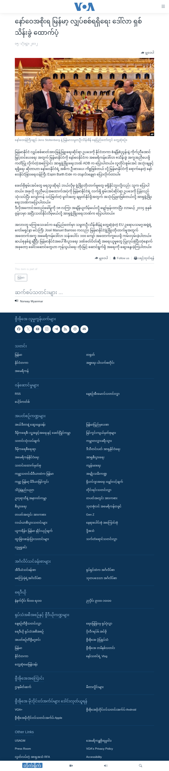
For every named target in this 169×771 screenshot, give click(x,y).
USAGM (20, 740)
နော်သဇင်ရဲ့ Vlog (96, 656)
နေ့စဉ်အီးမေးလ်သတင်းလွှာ (103, 393)
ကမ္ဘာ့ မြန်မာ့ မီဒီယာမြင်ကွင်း (32, 481)
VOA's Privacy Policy (99, 748)
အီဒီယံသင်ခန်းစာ (25, 569)
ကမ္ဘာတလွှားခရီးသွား (99, 440)
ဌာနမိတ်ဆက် (23, 687)
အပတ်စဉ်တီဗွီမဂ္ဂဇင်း (28, 639)
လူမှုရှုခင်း (21, 547)
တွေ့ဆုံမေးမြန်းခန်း (26, 664)
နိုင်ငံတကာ (21, 363)
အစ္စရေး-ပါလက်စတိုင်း (100, 363)
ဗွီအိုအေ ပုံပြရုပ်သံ (97, 639)
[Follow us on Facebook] (19, 329)
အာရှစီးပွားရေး (95, 457)
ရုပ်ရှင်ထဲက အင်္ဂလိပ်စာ (100, 569)
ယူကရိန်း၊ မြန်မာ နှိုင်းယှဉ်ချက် (34, 530)
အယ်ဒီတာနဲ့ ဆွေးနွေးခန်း (30, 424)
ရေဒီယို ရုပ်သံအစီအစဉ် (29, 631)
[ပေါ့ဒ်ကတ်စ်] (75, 329)
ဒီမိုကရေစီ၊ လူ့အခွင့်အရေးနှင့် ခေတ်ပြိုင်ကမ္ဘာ (42, 432)
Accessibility (94, 756)
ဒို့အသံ (90, 530)
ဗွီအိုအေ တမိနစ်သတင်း (100, 648)
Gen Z (90, 514)
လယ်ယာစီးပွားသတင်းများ (31, 522)
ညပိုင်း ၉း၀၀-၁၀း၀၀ (98, 600)
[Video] (71, 766)
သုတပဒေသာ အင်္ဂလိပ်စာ (101, 578)
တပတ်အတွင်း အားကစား (30, 514)
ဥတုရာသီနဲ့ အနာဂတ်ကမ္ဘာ (31, 498)
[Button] (147, 53)
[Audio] (106, 766)
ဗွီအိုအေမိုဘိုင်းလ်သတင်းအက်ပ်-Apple (38, 717)
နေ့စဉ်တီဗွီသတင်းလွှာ (28, 623)
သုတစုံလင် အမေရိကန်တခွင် (103, 506)
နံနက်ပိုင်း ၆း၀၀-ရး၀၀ (28, 600)
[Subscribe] (84, 329)
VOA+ (18, 709)
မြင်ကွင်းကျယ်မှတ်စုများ (101, 432)
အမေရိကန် (22, 371)
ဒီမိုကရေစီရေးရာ (25, 449)
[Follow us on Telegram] (56, 329)
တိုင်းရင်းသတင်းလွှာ (98, 490)
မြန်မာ (18, 354)
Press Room (23, 748)
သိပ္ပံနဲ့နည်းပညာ (24, 490)
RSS (18, 393)
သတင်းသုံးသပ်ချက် (27, 440)
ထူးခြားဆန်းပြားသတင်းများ (32, 539)
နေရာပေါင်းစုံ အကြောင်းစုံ (102, 522)
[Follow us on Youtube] (37, 329)
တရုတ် (90, 354)
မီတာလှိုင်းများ (95, 687)
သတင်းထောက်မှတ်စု (28, 465)
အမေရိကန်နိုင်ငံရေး (27, 457)
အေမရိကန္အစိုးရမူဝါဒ (98, 740)
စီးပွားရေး (21, 506)
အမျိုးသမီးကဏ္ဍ (96, 473)
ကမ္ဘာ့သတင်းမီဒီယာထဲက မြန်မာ (34, 473)
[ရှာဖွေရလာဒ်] (140, 766)
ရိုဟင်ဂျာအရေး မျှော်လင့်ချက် (104, 481)
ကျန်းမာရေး (93, 465)
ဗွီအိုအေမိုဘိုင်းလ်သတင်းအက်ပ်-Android (111, 709)
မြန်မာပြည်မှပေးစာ (97, 424)
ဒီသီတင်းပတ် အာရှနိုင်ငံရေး (103, 449)
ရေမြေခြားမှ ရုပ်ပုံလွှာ (99, 623)
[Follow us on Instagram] (47, 329)
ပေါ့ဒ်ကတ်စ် (22, 402)
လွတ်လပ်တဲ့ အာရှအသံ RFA (32, 756)
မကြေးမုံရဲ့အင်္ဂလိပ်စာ (28, 578)
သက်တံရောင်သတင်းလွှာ (101, 539)
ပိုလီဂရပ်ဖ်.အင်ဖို (96, 631)
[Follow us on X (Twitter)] (28, 329)
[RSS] (65, 329)
